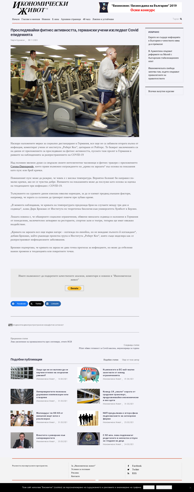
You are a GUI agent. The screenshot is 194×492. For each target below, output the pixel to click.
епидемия (17, 325)
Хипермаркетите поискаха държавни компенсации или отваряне (52, 395)
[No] (190, 487)
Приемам (148, 487)
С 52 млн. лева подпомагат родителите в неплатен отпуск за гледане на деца (120, 438)
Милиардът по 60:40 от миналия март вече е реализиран (49, 416)
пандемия (25, 325)
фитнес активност (56, 325)
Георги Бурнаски (18, 40)
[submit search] (181, 19)
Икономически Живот (45, 379)
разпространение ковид (39, 325)
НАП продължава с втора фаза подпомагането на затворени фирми (120, 416)
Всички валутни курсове (161, 91)
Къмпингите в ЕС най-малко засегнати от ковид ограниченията (119, 373)
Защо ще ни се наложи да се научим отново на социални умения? (52, 373)
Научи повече (164, 487)
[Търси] (159, 19)
